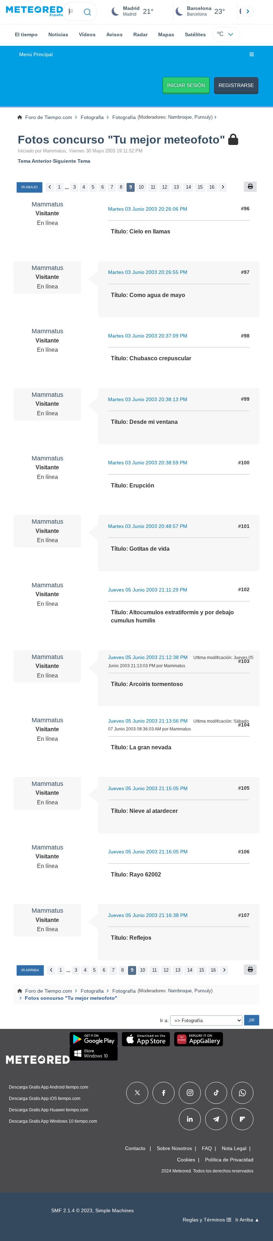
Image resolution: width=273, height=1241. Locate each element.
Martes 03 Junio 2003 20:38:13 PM (147, 399)
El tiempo (26, 34)
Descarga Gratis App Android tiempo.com (48, 1087)
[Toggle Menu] (252, 55)
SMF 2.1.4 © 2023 (71, 1210)
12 (164, 187)
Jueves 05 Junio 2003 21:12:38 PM (148, 657)
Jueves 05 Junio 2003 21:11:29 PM (147, 590)
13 (176, 187)
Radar (140, 34)
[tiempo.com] (34, 11)
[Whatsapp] (242, 1093)
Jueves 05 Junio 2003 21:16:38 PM (148, 915)
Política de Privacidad (229, 1159)
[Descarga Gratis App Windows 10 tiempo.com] (94, 1053)
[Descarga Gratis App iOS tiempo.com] (146, 1039)
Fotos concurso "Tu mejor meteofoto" (121, 139)
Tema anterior (34, 161)
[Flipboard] (242, 1119)
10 (141, 187)
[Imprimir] (250, 187)
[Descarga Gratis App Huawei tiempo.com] (198, 1039)
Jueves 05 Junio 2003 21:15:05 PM (148, 788)
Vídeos (87, 34)
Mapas (166, 34)
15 (200, 187)
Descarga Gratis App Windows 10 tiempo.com (53, 1121)
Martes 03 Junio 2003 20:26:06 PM (147, 209)
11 (153, 187)
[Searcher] (87, 11)
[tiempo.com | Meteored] (38, 1058)
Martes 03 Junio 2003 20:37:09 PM (147, 336)
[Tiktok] (216, 1093)
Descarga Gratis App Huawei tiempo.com (48, 1109)
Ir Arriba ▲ (247, 1220)
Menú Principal (36, 54)
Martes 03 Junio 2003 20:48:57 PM (147, 526)
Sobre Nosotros (174, 1148)
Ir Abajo (29, 187)
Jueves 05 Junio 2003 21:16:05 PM (148, 851)
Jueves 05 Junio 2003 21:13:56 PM (148, 721)
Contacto (135, 1148)
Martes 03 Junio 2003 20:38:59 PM (147, 462)
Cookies (186, 1159)
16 (211, 187)
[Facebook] (163, 1093)
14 (188, 187)
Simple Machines (114, 1210)
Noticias (58, 34)
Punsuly (202, 117)
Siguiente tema (71, 161)
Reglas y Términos (204, 1220)
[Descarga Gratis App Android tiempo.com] (94, 1039)
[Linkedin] (190, 1119)
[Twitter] (137, 1093)
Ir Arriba (30, 970)
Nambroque (180, 117)
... (67, 187)
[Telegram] (216, 1119)
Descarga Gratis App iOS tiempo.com (44, 1098)
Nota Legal (234, 1148)
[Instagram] (190, 1093)
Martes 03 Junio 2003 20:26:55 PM (147, 272)
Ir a (163, 1020)
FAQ (207, 1148)
